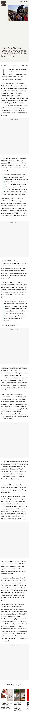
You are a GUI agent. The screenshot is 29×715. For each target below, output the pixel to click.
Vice (10, 466)
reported (14, 466)
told (26, 590)
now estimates (10, 506)
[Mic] (3, 3)
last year (10, 592)
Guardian (3, 619)
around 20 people (13, 496)
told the (18, 616)
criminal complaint (7, 88)
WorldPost (4, 592)
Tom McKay (5, 65)
